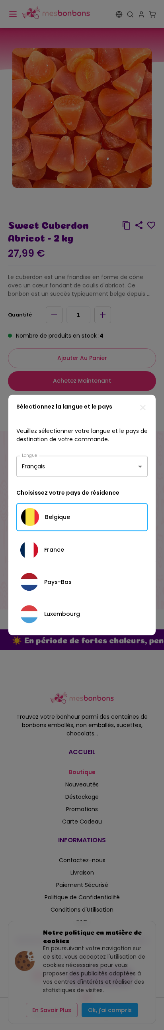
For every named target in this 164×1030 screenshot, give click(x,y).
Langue (29, 455)
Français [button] (33, 466)
